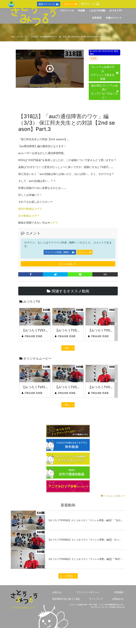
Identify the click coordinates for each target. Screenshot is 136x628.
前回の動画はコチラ (30, 208)
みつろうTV (22, 36)
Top (12, 36)
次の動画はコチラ (28, 215)
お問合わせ (118, 598)
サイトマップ (96, 598)
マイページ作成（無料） (58, 252)
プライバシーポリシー (88, 592)
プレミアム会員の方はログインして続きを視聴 (103, 72)
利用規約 (119, 592)
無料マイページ (46, 4)
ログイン (83, 252)
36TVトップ (88, 3)
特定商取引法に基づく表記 (66, 598)
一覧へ (67, 348)
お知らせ (57, 592)
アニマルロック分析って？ (114, 496)
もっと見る (67, 576)
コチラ (54, 222)
